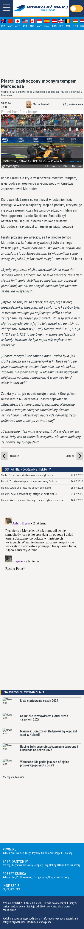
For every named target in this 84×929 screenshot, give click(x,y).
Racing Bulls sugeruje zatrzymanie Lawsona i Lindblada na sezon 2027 (49, 748)
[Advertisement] (42, 54)
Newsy (19, 853)
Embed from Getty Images (19, 112)
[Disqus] (42, 570)
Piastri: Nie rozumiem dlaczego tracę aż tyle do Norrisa (32, 500)
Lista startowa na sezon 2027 (39, 700)
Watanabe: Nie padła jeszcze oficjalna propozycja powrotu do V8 (44, 763)
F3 (7, 889)
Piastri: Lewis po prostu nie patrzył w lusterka (26, 487)
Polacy (68, 853)
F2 (4, 889)
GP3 (18, 889)
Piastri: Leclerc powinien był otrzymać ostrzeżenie (29, 494)
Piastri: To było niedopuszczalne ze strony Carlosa (29, 481)
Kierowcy (28, 865)
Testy (27, 853)
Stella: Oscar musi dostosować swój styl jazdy (27, 475)
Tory (46, 865)
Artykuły (36, 853)
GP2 (12, 889)
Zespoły (38, 865)
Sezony (6, 865)
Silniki (60, 865)
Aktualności (9, 853)
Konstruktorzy (72, 865)
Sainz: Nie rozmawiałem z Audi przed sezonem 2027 (44, 717)
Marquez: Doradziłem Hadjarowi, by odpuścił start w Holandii (48, 733)
